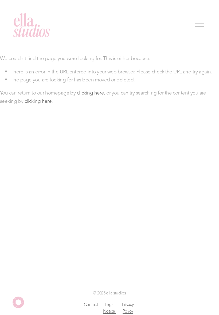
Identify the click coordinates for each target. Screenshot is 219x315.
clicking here (90, 93)
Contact (91, 304)
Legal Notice (109, 308)
